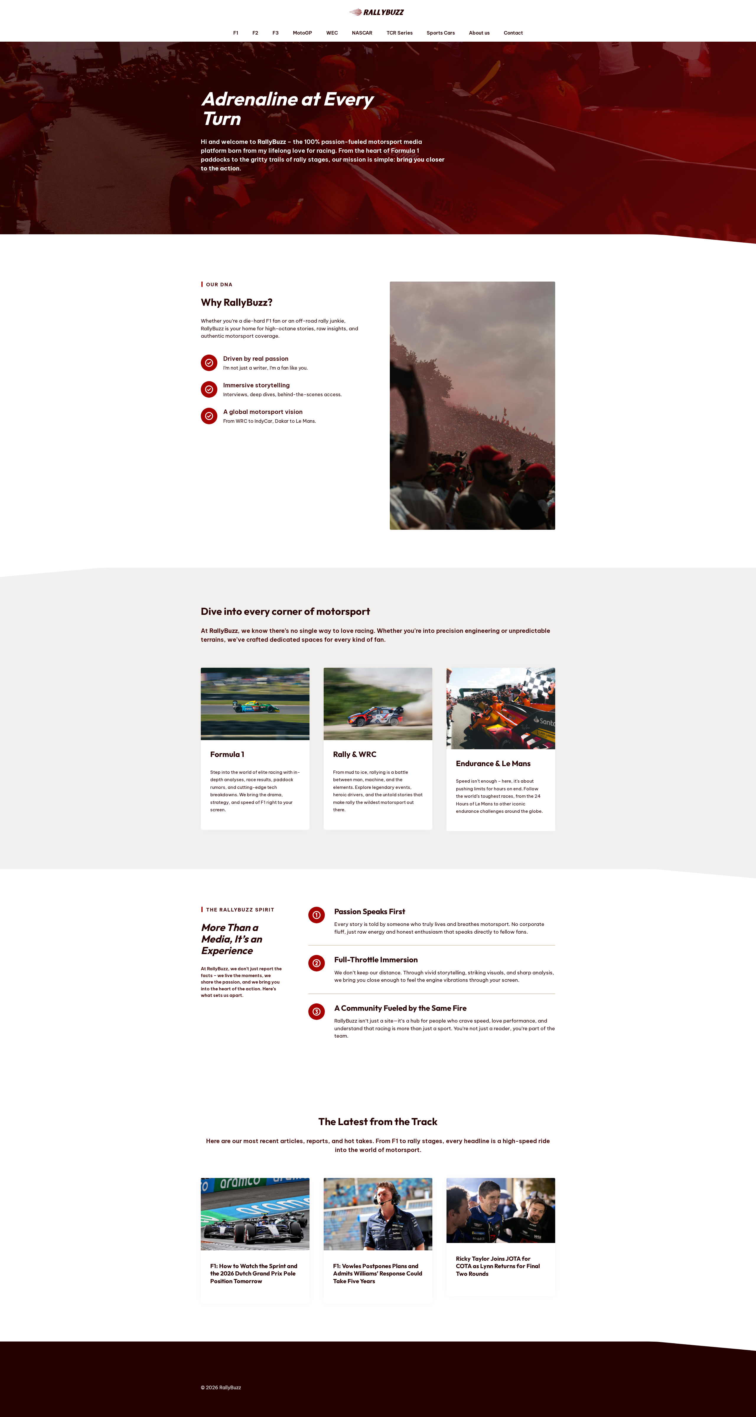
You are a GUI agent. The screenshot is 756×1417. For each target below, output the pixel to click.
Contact (513, 33)
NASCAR (362, 33)
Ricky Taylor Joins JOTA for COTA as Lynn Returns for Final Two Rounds (498, 1266)
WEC (332, 33)
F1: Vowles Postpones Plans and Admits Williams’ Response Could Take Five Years (377, 1273)
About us (479, 33)
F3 (276, 33)
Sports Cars (441, 33)
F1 (235, 33)
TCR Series (400, 33)
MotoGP (302, 33)
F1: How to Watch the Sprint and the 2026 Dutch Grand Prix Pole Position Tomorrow (253, 1273)
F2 (255, 33)
